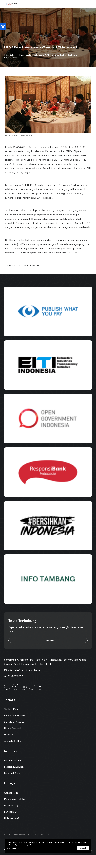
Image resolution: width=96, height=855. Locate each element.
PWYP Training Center (53, 55)
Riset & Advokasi (70, 55)
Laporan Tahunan (13, 760)
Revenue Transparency (32, 265)
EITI (19, 265)
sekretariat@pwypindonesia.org (24, 670)
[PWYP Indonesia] (10, 4)
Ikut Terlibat (10, 811)
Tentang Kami (11, 709)
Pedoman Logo (12, 805)
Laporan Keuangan (14, 766)
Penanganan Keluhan (15, 799)
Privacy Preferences (13, 848)
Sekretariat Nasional (14, 721)
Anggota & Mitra (12, 740)
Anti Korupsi (10, 265)
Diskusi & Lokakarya (27, 55)
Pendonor (9, 734)
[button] (3, 26)
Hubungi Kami (11, 818)
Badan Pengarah (12, 728)
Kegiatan (39, 55)
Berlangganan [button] (48, 640)
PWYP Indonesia (11, 57)
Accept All (83, 848)
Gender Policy (11, 792)
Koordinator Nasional (14, 715)
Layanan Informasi (13, 773)
